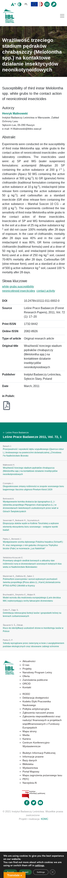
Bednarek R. (20, 520)
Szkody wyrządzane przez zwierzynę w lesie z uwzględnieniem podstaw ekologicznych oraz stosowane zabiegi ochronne (33, 645)
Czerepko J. (8, 483)
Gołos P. (6, 610)
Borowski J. (16, 539)
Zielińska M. (21, 576)
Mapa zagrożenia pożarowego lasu (42, 775)
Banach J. (7, 446)
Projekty (27, 668)
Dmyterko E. (20, 595)
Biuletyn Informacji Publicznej (39, 752)
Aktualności (29, 661)
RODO (26, 694)
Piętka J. (6, 539)
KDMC (44, 818)
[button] (34, 4)
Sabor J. (30, 576)
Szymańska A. (33, 520)
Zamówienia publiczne (35, 679)
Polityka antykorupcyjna (36, 708)
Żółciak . (20, 625)
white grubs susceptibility (18, 286)
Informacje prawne (33, 756)
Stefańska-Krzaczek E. (13, 557)
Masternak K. (8, 576)
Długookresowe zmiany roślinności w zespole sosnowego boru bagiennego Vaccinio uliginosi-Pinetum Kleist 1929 (33, 488)
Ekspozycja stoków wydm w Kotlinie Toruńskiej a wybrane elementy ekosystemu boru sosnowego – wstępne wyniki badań (31, 526)
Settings (41, 872)
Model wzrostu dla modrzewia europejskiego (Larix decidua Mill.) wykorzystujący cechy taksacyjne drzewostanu (32, 599)
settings (39, 865)
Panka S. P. (8, 640)
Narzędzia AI (30, 782)
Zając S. (14, 610)
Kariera (27, 738)
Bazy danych (30, 760)
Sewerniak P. (8, 520)
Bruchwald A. (8, 595)
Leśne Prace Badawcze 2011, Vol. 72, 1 (32, 437)
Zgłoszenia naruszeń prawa (38, 712)
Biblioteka (28, 764)
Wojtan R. (31, 595)
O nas (26, 664)
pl (26, 4)
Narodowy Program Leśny (37, 672)
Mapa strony (30, 731)
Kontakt (27, 687)
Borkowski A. (8, 499)
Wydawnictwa (30, 767)
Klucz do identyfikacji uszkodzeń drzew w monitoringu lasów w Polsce (33, 630)
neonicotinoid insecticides (18, 290)
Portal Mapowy (31, 771)
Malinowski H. (9, 465)
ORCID (27, 683)
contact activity (45, 290)
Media (26, 735)
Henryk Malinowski (15, 113)
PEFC (26, 779)
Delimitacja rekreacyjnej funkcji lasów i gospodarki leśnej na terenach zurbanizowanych (32, 614)
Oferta (26, 676)
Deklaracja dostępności (36, 697)
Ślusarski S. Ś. (9, 625)
